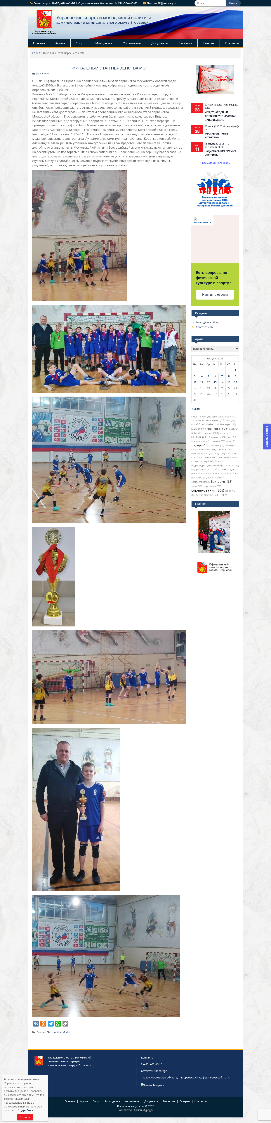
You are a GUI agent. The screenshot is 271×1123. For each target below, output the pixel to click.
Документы (159, 43)
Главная (39, 43)
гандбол (57, 1032)
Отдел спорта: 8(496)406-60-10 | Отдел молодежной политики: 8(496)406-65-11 (85, 3)
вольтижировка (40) (202, 453)
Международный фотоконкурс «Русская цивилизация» (220, 116)
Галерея (208, 43)
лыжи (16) (196, 486)
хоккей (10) (212, 420)
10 (194, 382)
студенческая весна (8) (203, 449)
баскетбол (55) (215, 461)
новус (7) (230, 441)
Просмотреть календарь (215, 162)
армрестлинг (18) (200, 481)
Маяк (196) (197, 429)
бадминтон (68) (217, 437)
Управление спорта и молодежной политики (103, 17)
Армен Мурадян (144, 1110)
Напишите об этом (215, 294)
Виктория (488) (221, 482)
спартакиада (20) (212, 486)
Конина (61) (218, 441)
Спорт (80, 43)
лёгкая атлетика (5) (206, 495)
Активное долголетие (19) (215, 457)
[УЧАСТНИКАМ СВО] (215, 206)
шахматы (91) (217, 465)
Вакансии (185, 43)
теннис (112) (223, 449)
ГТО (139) (222, 495)
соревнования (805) (207, 490)
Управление (132, 43)
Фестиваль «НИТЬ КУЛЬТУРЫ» (216, 135)
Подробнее (25, 1110)
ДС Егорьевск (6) (207, 433)
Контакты (232, 43)
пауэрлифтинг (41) (201, 469)
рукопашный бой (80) (223, 416)
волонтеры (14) (216, 477)
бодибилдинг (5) (200, 465)
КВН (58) (206, 416)
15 (228, 382)
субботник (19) (227, 420)
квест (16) (196, 416)
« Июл (195, 408)
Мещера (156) (228, 424)
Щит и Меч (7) (223, 433)
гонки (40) (201, 477)
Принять (25, 1117)
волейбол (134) (200, 424)
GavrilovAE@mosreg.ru (161, 3)
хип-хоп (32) (232, 465)
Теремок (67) (198, 420)
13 (215, 382)
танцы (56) (219, 453)
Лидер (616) (199, 445)
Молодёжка (103, 43)
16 (235, 382)
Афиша (60, 43)
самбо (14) (217, 469)
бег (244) (214, 424)
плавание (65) (216, 445)
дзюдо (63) (230, 445)
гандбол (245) (199, 437)
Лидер (66, 1032)
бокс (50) (231, 437)
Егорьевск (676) (216, 429)
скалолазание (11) (201, 441)
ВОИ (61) (202, 461)
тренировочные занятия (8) (211, 473)
